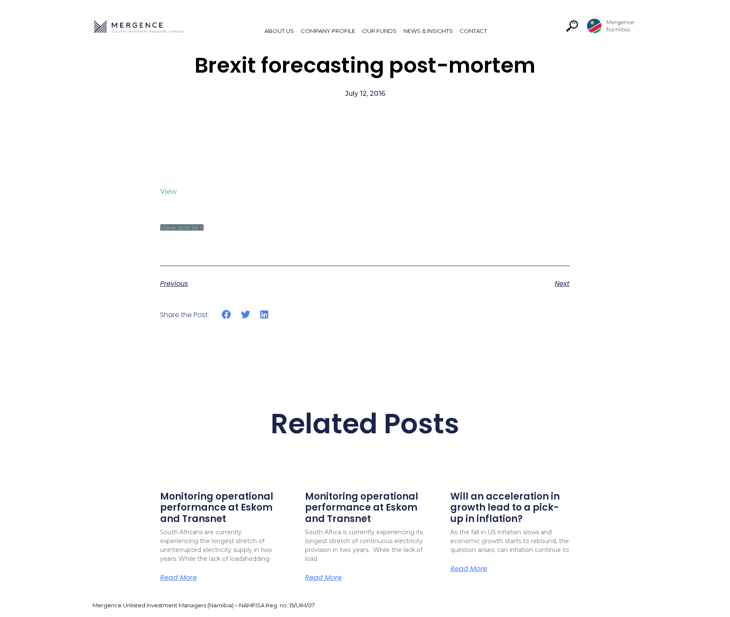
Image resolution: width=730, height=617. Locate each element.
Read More (178, 577)
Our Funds (379, 30)
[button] (572, 26)
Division (605, 26)
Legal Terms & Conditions (600, 605)
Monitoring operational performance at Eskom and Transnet (216, 507)
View (168, 192)
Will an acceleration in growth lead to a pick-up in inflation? (505, 507)
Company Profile (328, 30)
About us (279, 30)
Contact (473, 30)
